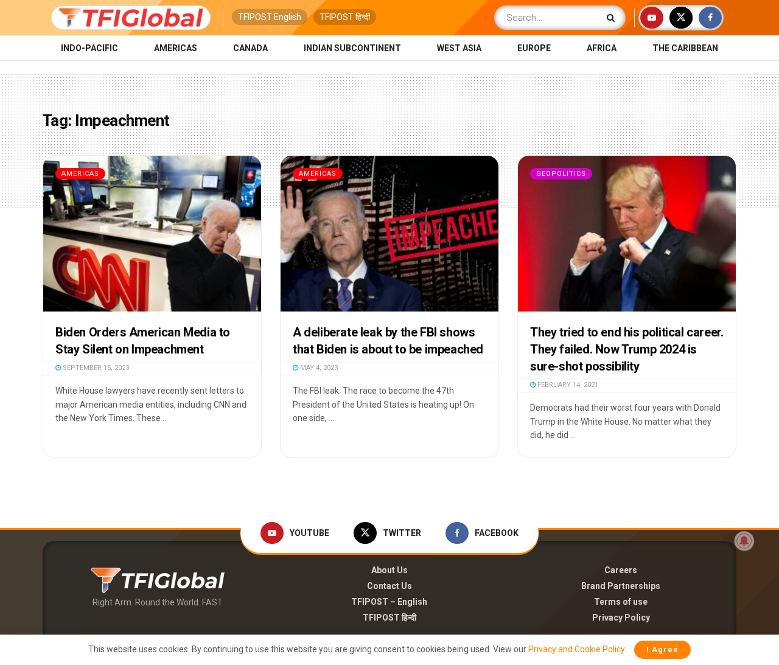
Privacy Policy (621, 617)
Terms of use (621, 602)
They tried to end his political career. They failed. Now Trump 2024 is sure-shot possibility (626, 349)
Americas (175, 48)
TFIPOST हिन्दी (345, 17)
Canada (250, 48)
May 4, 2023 (318, 368)
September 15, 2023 (95, 368)
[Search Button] (613, 17)
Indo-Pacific (89, 48)
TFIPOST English (269, 17)
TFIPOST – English (389, 602)
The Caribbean (685, 48)
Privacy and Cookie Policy (576, 649)
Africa (602, 48)
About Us (389, 570)
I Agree (662, 649)
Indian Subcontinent (352, 48)
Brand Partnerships (620, 586)
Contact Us (389, 586)
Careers (620, 570)
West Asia (459, 48)
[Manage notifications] (744, 541)
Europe (534, 48)
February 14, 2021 (567, 385)
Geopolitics (561, 174)
